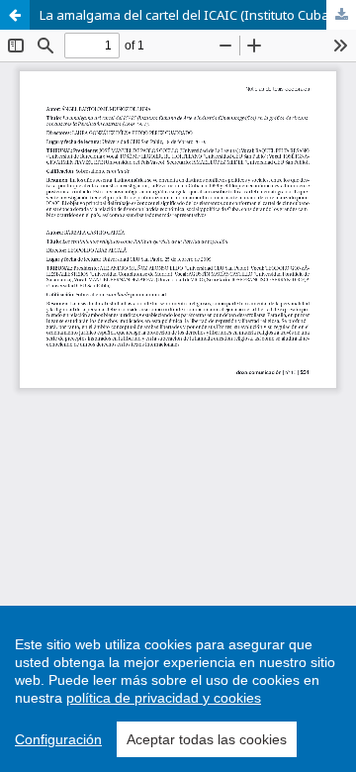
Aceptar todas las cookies (207, 739)
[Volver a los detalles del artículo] (15, 15)
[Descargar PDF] (341, 15)
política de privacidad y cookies (163, 698)
